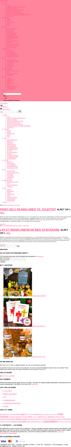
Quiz (8, 84)
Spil (5, 77)
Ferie (9, 81)
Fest (5, 27)
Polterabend (12, 41)
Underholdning (50, 421)
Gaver (5, 49)
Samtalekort (12, 86)
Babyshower (12, 28)
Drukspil (10, 80)
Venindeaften (12, 45)
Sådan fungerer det (15, 13)
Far (8, 25)
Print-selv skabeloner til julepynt (28, 209)
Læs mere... (35, 384)
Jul (4, 58)
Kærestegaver (13, 70)
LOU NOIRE (4, 0)
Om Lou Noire (12, 8)
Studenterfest (13, 44)
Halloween (11, 35)
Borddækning (17, 414)
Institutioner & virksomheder (19, 14)
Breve (9, 50)
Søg (18, 246)
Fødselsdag (12, 33)
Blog (5, 91)
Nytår (9, 39)
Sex (8, 72)
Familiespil (52, 414)
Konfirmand (3, 419)
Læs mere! (40, 256)
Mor (8, 24)
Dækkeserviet (37, 414)
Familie (6, 17)
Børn (9, 21)
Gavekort (24, 417)
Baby (9, 19)
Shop (5, 3)
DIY (26, 414)
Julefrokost (44, 417)
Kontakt (10, 16)
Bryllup (10, 30)
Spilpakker (11, 87)
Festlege (4, 416)
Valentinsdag (12, 73)
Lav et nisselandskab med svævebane (30, 229)
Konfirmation (12, 36)
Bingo (9, 78)
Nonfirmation (12, 38)
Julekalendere (13, 61)
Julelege (57, 417)
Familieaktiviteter (46, 414)
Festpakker (11, 47)
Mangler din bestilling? (16, 7)
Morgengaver (12, 56)
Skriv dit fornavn (5, 258)
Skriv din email (4, 260)
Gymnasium (35, 416)
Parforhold (2, 421)
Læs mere (2, 224)
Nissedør (10, 66)
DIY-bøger (11, 52)
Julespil (10, 64)
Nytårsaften (54, 419)
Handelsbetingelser (15, 10)
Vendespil (11, 89)
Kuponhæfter (12, 55)
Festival (10, 31)
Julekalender (51, 417)
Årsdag (10, 75)
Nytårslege (59, 419)
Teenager (11, 22)
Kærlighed (7, 69)
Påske (9, 42)
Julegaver (11, 59)
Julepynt (10, 63)
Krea (18, 419)
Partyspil (11, 83)
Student (28, 421)
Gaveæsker (11, 53)
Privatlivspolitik (14, 11)
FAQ (8, 5)
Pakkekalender (66, 419)
